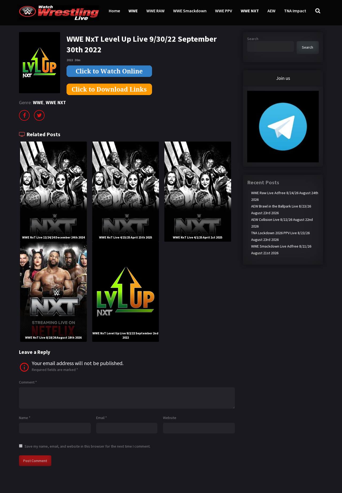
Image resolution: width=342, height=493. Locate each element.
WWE (133, 10)
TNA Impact (295, 10)
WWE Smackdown (190, 10)
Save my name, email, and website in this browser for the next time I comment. (87, 446)
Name (24, 417)
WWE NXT (250, 10)
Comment (28, 382)
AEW (271, 10)
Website (169, 417)
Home (114, 10)
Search (252, 38)
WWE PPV (223, 10)
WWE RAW (155, 10)
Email (101, 417)
